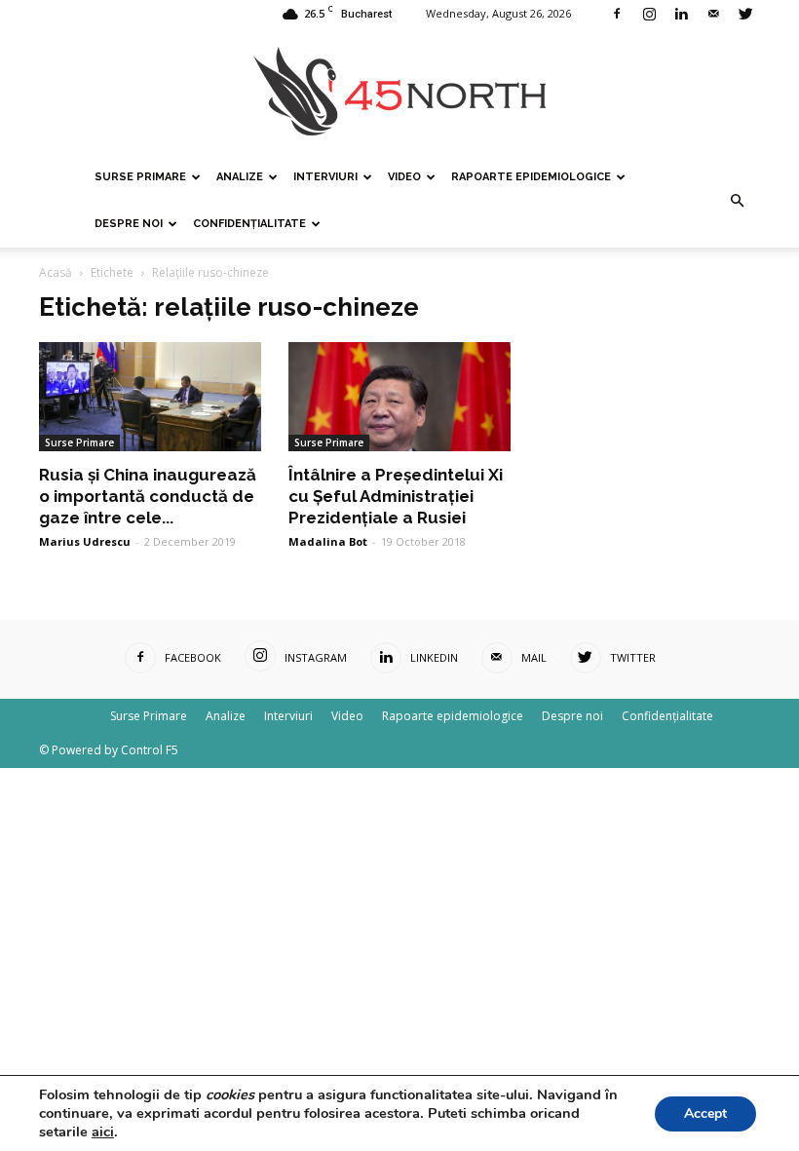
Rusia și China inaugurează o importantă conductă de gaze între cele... (147, 496)
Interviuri (325, 177)
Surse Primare (140, 177)
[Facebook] (616, 13)
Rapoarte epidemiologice (531, 177)
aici (103, 1131)
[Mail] (713, 13)
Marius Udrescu (85, 541)
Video (404, 177)
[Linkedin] (681, 13)
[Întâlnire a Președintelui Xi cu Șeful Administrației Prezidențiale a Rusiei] (399, 396)
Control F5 (149, 750)
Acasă (55, 272)
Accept (705, 1113)
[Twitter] (745, 13)
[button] (736, 200)
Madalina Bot (327, 541)
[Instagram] (649, 13)
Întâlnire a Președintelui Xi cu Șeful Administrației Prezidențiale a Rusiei (395, 496)
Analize (239, 177)
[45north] (399, 92)
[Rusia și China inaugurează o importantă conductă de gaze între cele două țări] (150, 396)
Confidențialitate (249, 223)
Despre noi (129, 223)
